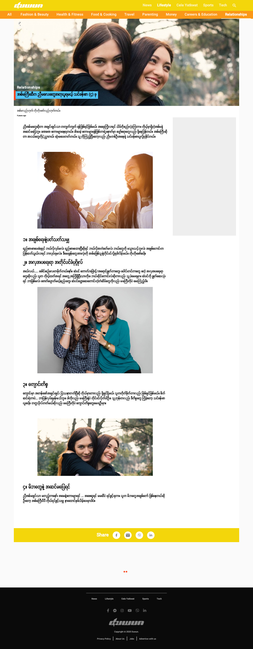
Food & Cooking (103, 14)
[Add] (116, 535)
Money (171, 14)
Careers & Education (201, 14)
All (9, 14)
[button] (116, 535)
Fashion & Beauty (35, 14)
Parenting (150, 14)
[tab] (9, 15)
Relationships (236, 14)
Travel (129, 14)
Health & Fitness (70, 14)
